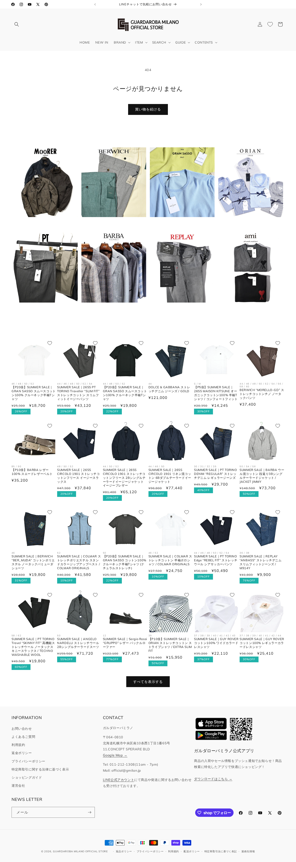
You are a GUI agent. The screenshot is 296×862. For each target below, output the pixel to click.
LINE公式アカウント (118, 780)
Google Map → (115, 755)
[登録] (89, 812)
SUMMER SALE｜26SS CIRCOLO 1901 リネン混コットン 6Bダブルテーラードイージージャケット (169, 475)
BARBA (111, 310)
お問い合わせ (22, 728)
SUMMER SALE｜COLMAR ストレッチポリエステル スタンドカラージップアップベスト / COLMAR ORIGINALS (79, 562)
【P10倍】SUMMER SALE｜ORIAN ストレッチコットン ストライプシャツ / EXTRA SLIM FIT (170, 645)
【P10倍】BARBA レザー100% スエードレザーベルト (32, 472)
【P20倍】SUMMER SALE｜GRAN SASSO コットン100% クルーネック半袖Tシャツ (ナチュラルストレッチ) (124, 562)
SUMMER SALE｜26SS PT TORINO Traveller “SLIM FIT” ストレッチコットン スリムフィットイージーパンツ (78, 393)
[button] (17, 24)
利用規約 (18, 745)
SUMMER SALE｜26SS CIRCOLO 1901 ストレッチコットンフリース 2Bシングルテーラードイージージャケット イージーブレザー (124, 477)
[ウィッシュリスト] (270, 24)
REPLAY (180, 310)
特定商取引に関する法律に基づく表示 (40, 769)
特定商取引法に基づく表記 (220, 851)
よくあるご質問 (23, 737)
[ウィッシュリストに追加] (49, 343)
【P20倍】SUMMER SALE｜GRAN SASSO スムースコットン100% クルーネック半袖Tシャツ (34, 393)
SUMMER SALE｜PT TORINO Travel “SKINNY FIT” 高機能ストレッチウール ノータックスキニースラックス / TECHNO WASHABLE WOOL (33, 647)
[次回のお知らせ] (201, 4)
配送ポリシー (192, 851)
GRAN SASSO (179, 224)
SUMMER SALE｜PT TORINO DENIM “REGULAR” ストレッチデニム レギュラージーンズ (215, 474)
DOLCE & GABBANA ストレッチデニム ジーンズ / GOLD (169, 389)
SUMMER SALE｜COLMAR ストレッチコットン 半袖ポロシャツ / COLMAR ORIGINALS (170, 560)
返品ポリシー (124, 851)
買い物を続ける (148, 109)
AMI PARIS (248, 310)
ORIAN (248, 224)
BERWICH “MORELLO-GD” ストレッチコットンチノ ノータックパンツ (262, 394)
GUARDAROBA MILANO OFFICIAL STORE (80, 851)
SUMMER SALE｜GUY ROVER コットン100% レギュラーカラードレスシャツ (262, 643)
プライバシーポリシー (28, 761)
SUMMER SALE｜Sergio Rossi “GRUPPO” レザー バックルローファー (125, 643)
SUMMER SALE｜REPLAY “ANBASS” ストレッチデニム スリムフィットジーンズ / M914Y (260, 562)
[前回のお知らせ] (95, 4)
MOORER (43, 224)
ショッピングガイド (27, 777)
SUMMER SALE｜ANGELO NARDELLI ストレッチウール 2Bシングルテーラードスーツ (78, 643)
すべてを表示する (148, 681)
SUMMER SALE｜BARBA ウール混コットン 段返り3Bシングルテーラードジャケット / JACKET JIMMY (262, 475)
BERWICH (111, 224)
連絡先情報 (248, 851)
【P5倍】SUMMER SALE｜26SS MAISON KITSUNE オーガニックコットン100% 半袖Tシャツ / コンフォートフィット (216, 393)
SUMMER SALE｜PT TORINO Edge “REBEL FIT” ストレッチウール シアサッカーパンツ (215, 560)
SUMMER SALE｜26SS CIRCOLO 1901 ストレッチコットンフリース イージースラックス (78, 475)
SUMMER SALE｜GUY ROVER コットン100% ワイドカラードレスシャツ (216, 643)
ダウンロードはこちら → (213, 779)
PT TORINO (42, 310)
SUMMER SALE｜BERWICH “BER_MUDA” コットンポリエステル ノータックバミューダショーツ (33, 562)
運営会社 (18, 785)
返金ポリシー (22, 753)
